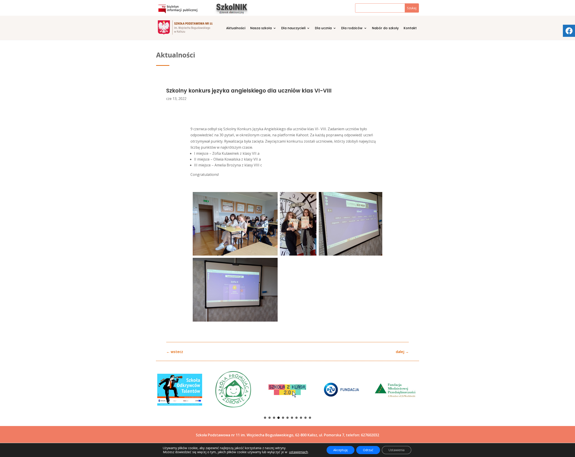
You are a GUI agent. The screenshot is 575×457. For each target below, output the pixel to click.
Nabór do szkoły (385, 28)
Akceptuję (340, 450)
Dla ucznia (323, 28)
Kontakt (410, 28)
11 (310, 418)
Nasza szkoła (261, 28)
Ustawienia (397, 450)
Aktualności (235, 28)
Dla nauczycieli (293, 28)
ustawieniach (298, 452)
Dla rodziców (352, 28)
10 (305, 418)
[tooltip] (569, 31)
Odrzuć (368, 450)
